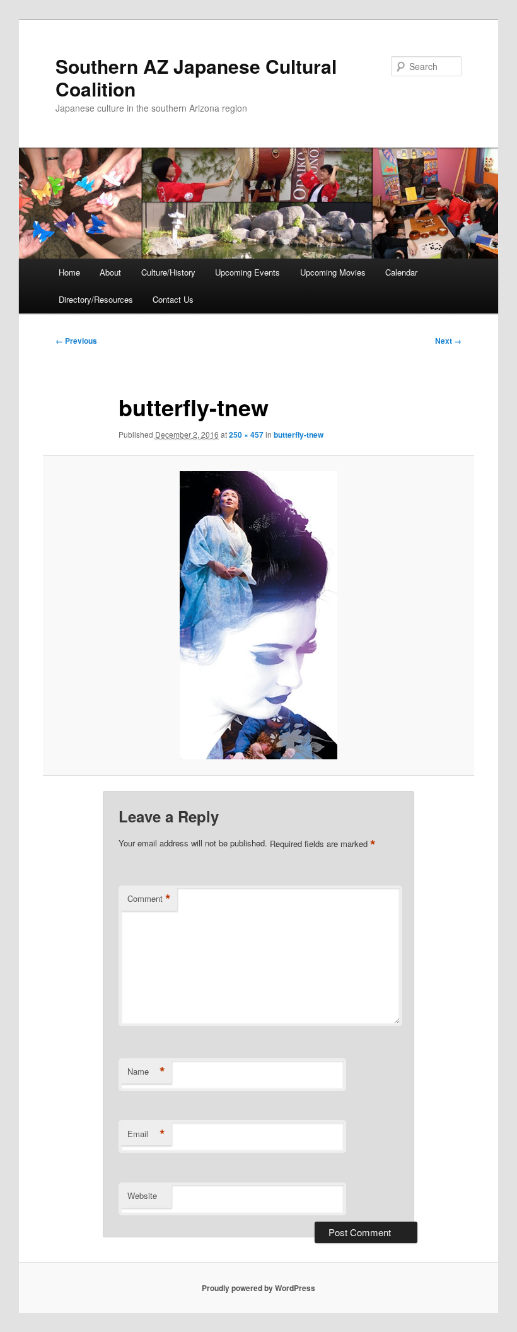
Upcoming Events (247, 272)
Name (146, 1071)
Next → (448, 340)
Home (69, 272)
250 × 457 (246, 434)
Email (146, 1134)
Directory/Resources (96, 299)
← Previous (76, 340)
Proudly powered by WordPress (258, 1288)
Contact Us (173, 299)
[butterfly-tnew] (259, 615)
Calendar (401, 272)
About (110, 272)
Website (142, 1195)
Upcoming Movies (333, 272)
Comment (149, 899)
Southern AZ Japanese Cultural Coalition (196, 77)
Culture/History (168, 272)
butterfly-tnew (298, 434)
